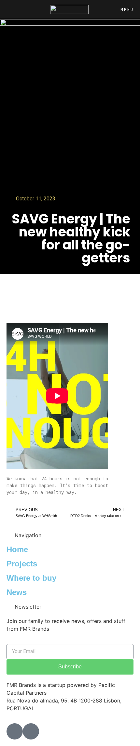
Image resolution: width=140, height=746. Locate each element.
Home (17, 549)
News (17, 592)
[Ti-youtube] (15, 731)
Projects (22, 563)
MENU (127, 9)
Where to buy (31, 578)
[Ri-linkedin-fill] (31, 731)
